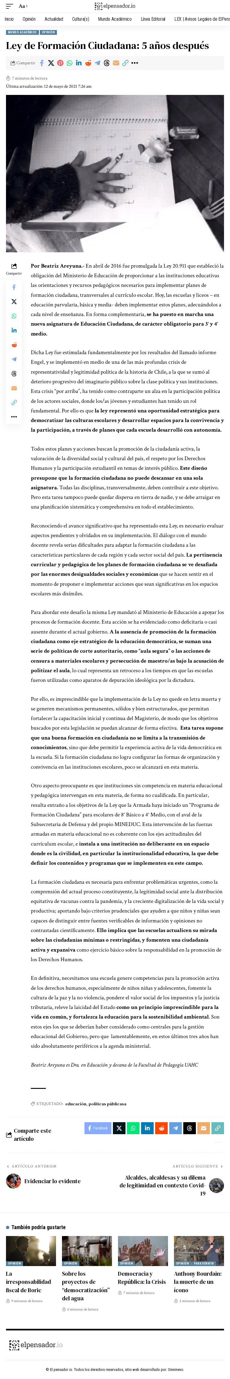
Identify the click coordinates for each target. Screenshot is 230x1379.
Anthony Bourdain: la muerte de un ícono (198, 1282)
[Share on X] (51, 63)
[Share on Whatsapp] (69, 63)
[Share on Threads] (106, 63)
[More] (134, 63)
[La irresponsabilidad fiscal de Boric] (31, 1251)
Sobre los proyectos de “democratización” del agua (86, 1286)
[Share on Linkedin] (79, 63)
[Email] (116, 63)
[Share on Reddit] (88, 63)
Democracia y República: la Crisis (142, 1278)
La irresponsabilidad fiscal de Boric (28, 1282)
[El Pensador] (114, 6)
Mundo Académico (22, 32)
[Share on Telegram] (97, 63)
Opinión (48, 32)
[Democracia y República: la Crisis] (143, 1251)
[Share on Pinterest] (60, 63)
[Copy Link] (125, 63)
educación (75, 1104)
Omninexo (175, 1369)
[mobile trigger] (11, 6)
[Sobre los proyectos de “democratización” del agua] (87, 1251)
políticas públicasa (107, 1104)
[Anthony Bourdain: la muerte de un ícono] (199, 1251)
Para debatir (204, 1263)
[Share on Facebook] (41, 63)
